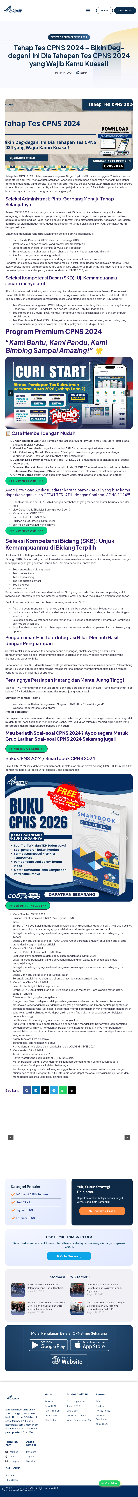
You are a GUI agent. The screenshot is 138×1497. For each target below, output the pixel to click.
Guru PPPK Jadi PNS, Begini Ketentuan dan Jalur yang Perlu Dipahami (104, 1287)
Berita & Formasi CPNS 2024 (69, 37)
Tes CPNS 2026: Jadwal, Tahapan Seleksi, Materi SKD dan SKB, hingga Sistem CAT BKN (106, 1305)
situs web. (110, 448)
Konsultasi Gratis (104, 1211)
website (38, 444)
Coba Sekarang (70, 1256)
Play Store (89, 440)
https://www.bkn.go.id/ (90, 704)
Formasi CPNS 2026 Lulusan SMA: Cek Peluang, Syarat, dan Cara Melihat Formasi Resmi (46, 1305)
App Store (108, 440)
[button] (88, 10)
